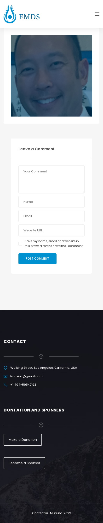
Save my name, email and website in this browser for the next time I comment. (54, 243)
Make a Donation (23, 439)
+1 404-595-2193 (23, 384)
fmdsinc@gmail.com (26, 376)
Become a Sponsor (24, 463)
